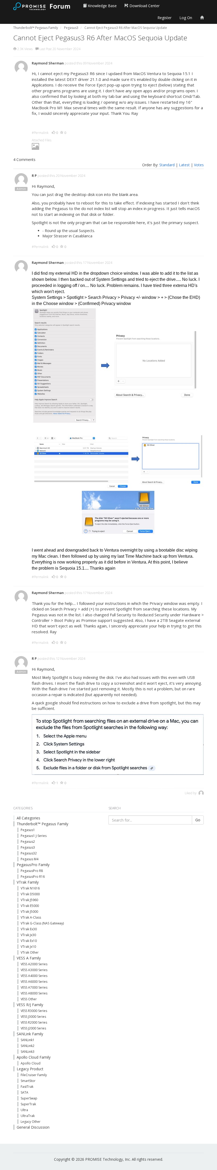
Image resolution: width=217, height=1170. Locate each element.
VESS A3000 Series (34, 970)
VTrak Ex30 (29, 929)
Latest (184, 164)
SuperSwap (29, 1098)
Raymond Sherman (48, 63)
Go (197, 819)
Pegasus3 (28, 847)
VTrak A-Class (31, 917)
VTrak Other (30, 952)
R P (34, 175)
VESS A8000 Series (34, 993)
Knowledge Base (102, 5)
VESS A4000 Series (34, 975)
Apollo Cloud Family (34, 1057)
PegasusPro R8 (32, 870)
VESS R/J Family (30, 1004)
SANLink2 (27, 1046)
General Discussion (33, 1127)
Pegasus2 (28, 841)
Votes (199, 164)
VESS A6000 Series (34, 981)
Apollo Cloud (30, 1063)
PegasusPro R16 (33, 876)
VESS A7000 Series (34, 987)
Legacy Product (30, 1068)
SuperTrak (28, 1104)
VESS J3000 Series (33, 1016)
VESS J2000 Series (33, 1028)
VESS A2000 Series (34, 964)
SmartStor (28, 1081)
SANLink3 (27, 1051)
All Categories (28, 817)
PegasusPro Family (33, 864)
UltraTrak (28, 1116)
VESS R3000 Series (34, 1011)
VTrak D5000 (30, 894)
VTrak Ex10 (29, 940)
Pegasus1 (28, 830)
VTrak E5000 (30, 905)
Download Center (144, 5)
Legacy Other (30, 1121)
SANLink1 (27, 1040)
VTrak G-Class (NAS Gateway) (42, 923)
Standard (167, 164)
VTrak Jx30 (28, 935)
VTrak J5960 (29, 900)
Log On (185, 17)
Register (164, 17)
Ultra (24, 1110)
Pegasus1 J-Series (34, 835)
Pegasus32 (29, 853)
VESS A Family (29, 958)
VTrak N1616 (30, 888)
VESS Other (29, 999)
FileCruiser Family (34, 1075)
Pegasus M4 (29, 859)
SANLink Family (30, 1033)
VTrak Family (28, 882)
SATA (24, 1092)
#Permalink (40, 132)
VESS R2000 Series (34, 1022)
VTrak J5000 (29, 911)
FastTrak (27, 1086)
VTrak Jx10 (28, 946)
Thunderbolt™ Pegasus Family (42, 823)
